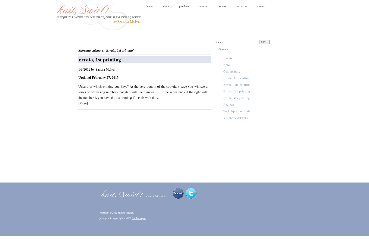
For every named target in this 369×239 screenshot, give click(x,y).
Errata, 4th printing (236, 98)
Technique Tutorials (236, 111)
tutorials (204, 6)
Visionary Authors (235, 118)
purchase (184, 6)
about (166, 6)
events (222, 6)
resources (241, 6)
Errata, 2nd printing (236, 84)
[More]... (84, 103)
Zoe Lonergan (139, 218)
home (149, 6)
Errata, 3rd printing (236, 91)
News (227, 65)
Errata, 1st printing (236, 78)
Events (227, 58)
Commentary (231, 71)
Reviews (228, 104)
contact (261, 6)
